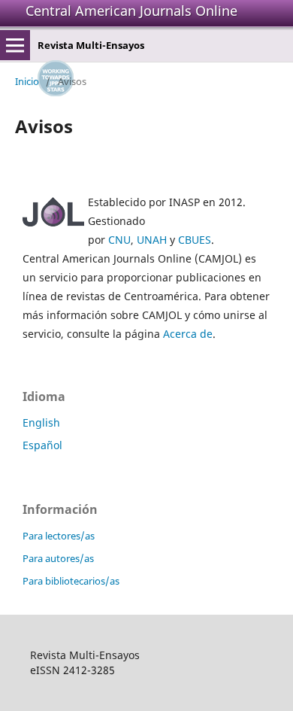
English (41, 422)
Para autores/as (58, 558)
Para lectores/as (59, 535)
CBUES (194, 239)
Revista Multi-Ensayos (91, 45)
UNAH (152, 239)
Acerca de (188, 334)
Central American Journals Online (131, 11)
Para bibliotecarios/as (71, 581)
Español (42, 445)
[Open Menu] (15, 45)
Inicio (27, 81)
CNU (119, 239)
